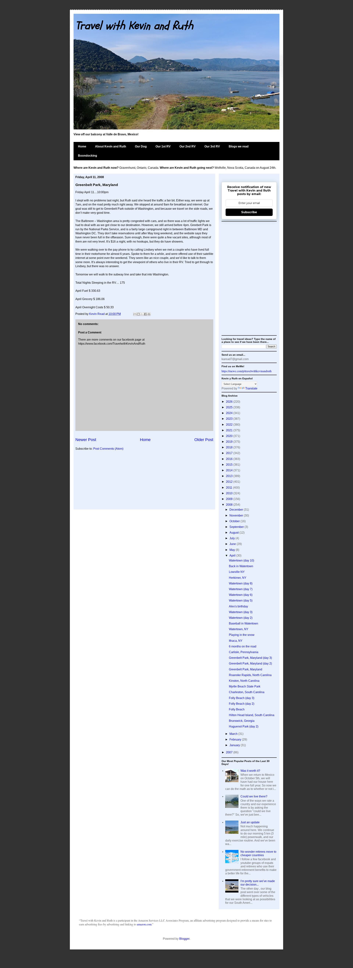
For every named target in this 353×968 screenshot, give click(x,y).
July (232, 538)
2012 (229, 481)
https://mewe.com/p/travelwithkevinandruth (247, 371)
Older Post (203, 439)
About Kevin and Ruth (110, 146)
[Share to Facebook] (145, 314)
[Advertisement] (144, 482)
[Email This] (135, 314)
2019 (229, 441)
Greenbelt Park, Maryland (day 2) (250, 663)
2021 (229, 430)
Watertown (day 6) (240, 594)
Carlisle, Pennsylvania (243, 652)
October (234, 521)
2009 (229, 499)
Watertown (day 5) (240, 600)
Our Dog (141, 146)
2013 (229, 476)
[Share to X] (142, 314)
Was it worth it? (250, 770)
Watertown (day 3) (240, 612)
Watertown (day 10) (241, 560)
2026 (229, 401)
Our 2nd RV (187, 146)
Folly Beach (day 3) (241, 698)
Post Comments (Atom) (108, 448)
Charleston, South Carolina (246, 692)
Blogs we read (239, 146)
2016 (229, 458)
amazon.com (144, 924)
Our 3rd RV (212, 146)
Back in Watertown (241, 566)
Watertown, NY (238, 629)
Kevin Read (97, 313)
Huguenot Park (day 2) (243, 726)
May (232, 549)
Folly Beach (237, 709)
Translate (251, 388)
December (236, 509)
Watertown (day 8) (240, 583)
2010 (229, 493)
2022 (229, 424)
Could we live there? (253, 796)
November (236, 515)
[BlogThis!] (138, 314)
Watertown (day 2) (240, 617)
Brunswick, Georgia (241, 720)
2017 (229, 453)
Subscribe (249, 212)
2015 (229, 464)
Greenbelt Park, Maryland (245, 669)
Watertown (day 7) (240, 589)
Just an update (250, 822)
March (233, 733)
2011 (229, 487)
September (237, 526)
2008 (229, 504)
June (233, 544)
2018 (229, 447)
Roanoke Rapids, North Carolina (250, 675)
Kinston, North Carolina (244, 680)
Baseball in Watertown (243, 623)
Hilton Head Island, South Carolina (251, 715)
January (235, 745)
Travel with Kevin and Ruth (134, 25)
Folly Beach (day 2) (241, 703)
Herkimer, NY (237, 577)
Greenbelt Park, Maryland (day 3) (250, 657)
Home (82, 146)
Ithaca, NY (236, 640)
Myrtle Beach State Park (244, 686)
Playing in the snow (241, 634)
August (234, 532)
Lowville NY (237, 571)
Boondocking (87, 155)
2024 (229, 413)
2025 (229, 407)
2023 (229, 418)
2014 (229, 470)
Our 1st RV (163, 146)
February (235, 739)
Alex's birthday (238, 606)
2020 (229, 436)
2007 (229, 752)
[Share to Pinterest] (149, 314)
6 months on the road (242, 646)
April (232, 555)
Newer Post (85, 439)
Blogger (184, 938)
